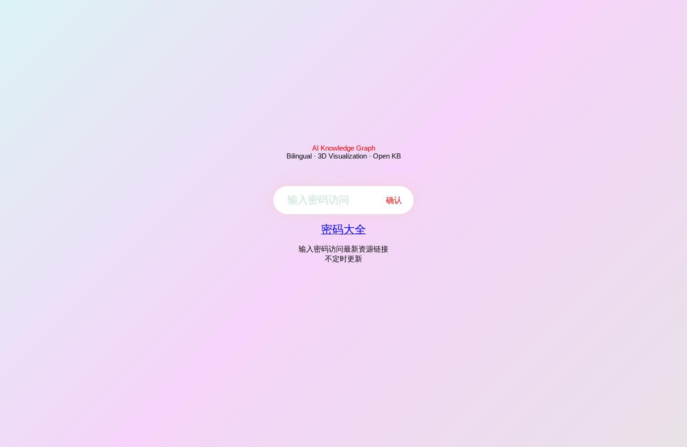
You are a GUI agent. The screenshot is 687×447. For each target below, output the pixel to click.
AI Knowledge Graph (343, 148)
